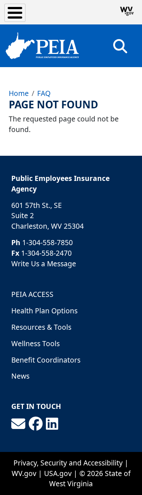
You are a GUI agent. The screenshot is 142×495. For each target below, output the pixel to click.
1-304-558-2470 (46, 253)
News (20, 376)
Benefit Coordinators (45, 360)
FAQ (44, 93)
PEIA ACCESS (32, 294)
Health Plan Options (44, 311)
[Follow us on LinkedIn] (52, 423)
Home (19, 93)
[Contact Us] (18, 423)
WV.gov (24, 473)
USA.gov (58, 473)
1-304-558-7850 (47, 242)
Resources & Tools (41, 327)
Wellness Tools (35, 343)
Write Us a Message (43, 263)
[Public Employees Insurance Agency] (42, 45)
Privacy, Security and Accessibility (68, 463)
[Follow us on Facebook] (36, 423)
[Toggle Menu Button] (14, 13)
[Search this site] (120, 49)
